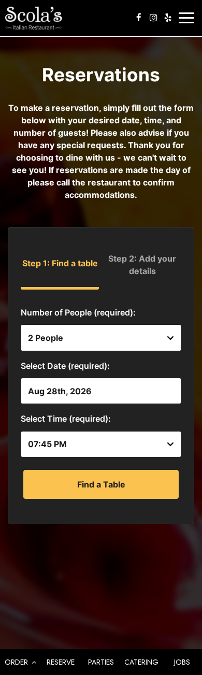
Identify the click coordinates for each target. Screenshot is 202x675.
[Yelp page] (168, 17)
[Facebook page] (139, 17)
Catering (141, 662)
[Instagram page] (153, 17)
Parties (101, 662)
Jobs (182, 662)
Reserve (61, 662)
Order (17, 662)
